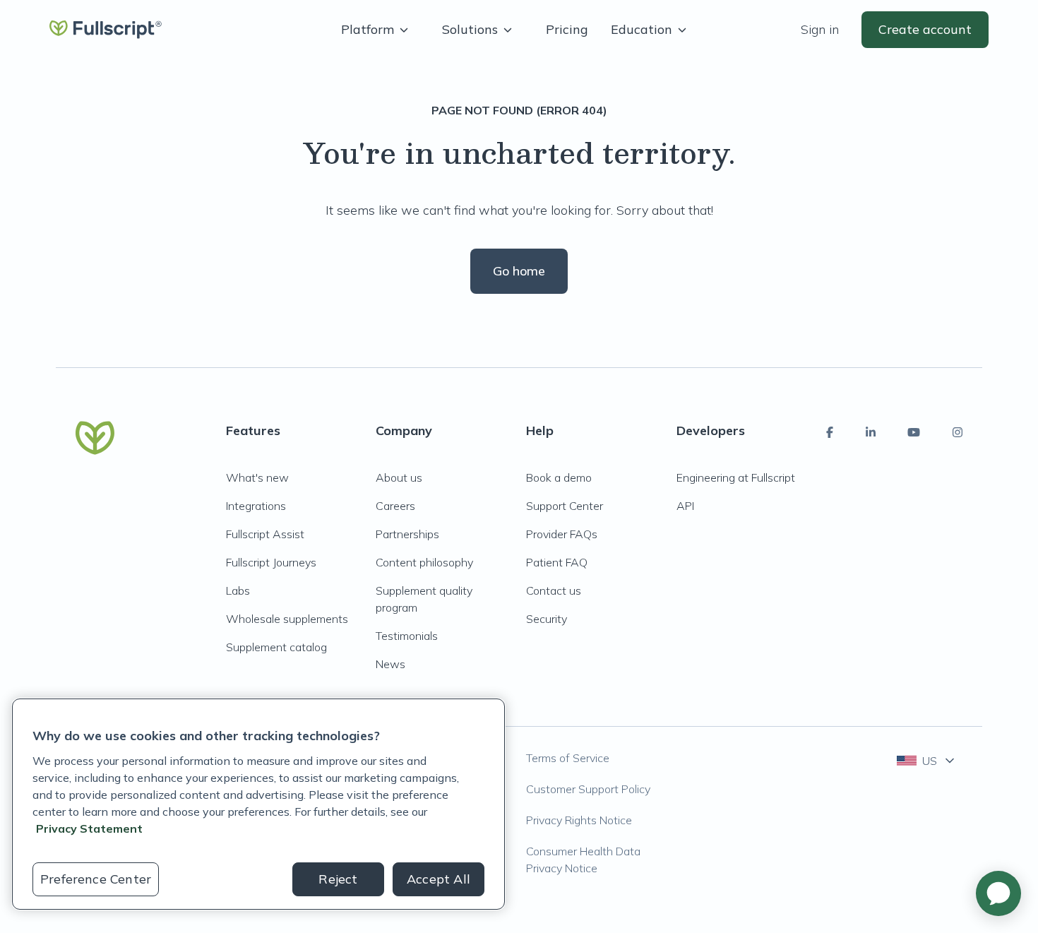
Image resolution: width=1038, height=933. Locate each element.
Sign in (820, 29)
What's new (257, 477)
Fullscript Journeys (271, 562)
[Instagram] (957, 432)
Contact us (553, 590)
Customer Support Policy (588, 789)
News (390, 664)
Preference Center (95, 879)
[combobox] (926, 761)
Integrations (256, 506)
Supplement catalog (276, 647)
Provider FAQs (561, 534)
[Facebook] (829, 432)
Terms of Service (567, 758)
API (685, 506)
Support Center (564, 506)
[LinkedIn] (871, 432)
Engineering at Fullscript (735, 477)
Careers (395, 506)
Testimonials (407, 636)
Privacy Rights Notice (579, 820)
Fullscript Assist (265, 534)
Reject (337, 879)
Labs (238, 590)
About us (399, 477)
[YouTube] (913, 432)
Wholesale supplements (287, 619)
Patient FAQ (556, 562)
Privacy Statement (89, 828)
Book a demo (559, 477)
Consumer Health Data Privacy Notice (583, 859)
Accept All (438, 879)
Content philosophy (424, 562)
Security (546, 619)
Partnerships (407, 534)
